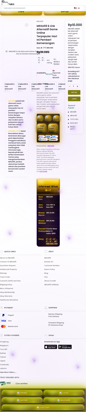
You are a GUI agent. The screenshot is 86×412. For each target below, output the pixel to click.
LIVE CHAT (44, 407)
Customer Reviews (51, 265)
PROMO (23, 393)
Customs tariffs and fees (10, 281)
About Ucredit (50, 281)
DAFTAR (65, 11)
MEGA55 (11, 101)
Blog (46, 273)
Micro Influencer (6, 288)
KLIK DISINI (43, 171)
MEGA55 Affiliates (51, 285)
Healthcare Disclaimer (9, 300)
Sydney (3, 353)
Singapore (4, 345)
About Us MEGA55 (7, 258)
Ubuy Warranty (6, 296)
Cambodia (4, 364)
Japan (2, 361)
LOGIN (21, 11)
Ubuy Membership (7, 292)
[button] (26, 25)
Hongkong (4, 342)
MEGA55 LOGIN (14, 131)
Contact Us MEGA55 (8, 262)
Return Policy (49, 269)
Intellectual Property (8, 269)
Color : (43, 84)
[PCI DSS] (5, 384)
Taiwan (3, 357)
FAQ (46, 277)
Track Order (5, 277)
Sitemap (3, 273)
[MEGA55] (11, 4)
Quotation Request (8, 265)
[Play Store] (65, 347)
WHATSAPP (65, 400)
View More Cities (7, 372)
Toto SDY (3, 349)
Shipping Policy (6, 285)
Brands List (48, 262)
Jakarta (3, 368)
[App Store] (51, 347)
